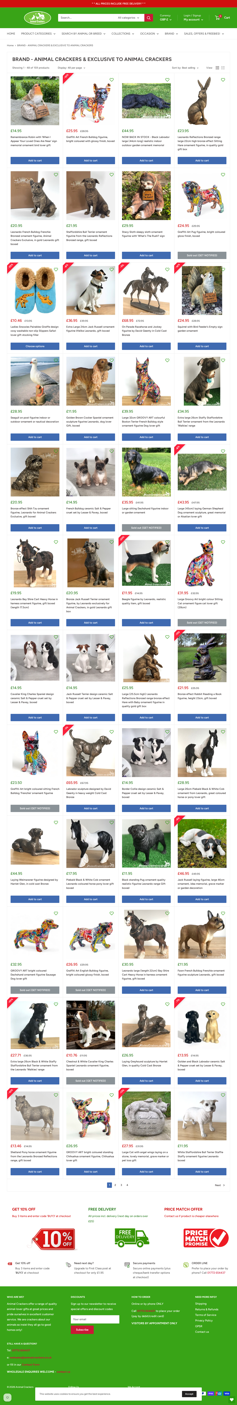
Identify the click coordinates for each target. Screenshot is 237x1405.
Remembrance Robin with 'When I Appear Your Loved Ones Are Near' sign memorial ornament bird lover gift (34, 141)
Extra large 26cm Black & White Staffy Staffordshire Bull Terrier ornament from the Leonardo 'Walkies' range (34, 1065)
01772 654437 (216, 1272)
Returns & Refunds (206, 1309)
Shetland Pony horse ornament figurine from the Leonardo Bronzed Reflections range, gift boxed (34, 1156)
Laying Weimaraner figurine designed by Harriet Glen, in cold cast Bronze (34, 881)
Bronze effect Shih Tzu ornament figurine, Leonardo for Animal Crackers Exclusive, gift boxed (33, 512)
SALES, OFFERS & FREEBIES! (202, 33)
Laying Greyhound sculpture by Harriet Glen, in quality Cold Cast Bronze (144, 1063)
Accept (189, 1393)
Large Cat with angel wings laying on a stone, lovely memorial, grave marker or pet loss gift (145, 1156)
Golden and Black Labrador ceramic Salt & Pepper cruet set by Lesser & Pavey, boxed (201, 1065)
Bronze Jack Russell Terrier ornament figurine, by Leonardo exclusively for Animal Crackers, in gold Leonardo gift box (89, 605)
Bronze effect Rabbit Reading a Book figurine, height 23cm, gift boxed (200, 696)
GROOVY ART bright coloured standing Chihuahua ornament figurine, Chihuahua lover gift (90, 1156)
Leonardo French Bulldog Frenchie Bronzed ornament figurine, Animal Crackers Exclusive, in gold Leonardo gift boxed (35, 238)
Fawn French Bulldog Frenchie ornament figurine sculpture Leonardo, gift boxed (201, 972)
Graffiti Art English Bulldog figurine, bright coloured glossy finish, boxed (87, 972)
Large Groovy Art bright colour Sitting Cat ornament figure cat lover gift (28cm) (200, 603)
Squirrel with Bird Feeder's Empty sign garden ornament (200, 328)
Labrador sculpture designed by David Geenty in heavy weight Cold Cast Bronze (88, 793)
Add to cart (35, 160)
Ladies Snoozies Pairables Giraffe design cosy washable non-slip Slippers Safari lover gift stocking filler (34, 331)
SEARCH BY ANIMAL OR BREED (82, 33)
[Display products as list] (223, 67)
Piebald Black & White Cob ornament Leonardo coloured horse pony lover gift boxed (90, 884)
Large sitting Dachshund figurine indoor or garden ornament (145, 510)
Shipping (200, 1303)
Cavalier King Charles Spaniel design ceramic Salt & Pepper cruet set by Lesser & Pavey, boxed (32, 698)
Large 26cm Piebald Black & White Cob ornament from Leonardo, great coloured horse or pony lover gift (202, 793)
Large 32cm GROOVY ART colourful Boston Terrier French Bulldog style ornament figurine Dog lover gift (143, 421)
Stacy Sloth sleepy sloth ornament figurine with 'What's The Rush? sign (143, 233)
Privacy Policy (204, 1320)
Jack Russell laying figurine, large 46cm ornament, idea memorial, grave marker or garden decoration (201, 884)
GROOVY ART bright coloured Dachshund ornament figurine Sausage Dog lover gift (33, 974)
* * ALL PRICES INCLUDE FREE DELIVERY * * (118, 3)
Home (10, 45)
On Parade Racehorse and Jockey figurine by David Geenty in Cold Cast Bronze (144, 331)
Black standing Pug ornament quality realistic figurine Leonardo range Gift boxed (144, 884)
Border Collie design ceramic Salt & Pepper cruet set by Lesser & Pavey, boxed (143, 793)
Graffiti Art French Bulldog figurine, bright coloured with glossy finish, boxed (90, 139)
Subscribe (82, 1329)
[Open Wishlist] (231, 1399)
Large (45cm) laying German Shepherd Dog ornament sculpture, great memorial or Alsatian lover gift (202, 512)
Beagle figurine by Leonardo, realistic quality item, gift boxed (144, 601)
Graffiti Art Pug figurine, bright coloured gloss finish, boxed (201, 233)
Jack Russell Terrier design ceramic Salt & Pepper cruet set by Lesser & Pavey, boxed (89, 698)
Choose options (35, 346)
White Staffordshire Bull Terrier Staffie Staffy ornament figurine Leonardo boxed (200, 1156)
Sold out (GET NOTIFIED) (202, 255)
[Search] (148, 18)
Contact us (202, 1331)
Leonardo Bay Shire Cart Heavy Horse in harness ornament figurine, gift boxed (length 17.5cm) (34, 603)
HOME (11, 33)
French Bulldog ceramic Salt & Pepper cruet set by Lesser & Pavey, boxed (88, 510)
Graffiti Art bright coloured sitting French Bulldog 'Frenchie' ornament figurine (35, 790)
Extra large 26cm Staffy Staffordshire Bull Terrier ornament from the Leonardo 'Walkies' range (201, 421)
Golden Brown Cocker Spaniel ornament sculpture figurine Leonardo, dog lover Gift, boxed (89, 421)
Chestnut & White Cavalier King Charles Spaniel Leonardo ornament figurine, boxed (89, 1065)
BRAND (169, 33)
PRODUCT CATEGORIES (36, 33)
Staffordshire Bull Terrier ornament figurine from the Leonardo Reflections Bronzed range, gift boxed (89, 236)
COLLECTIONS (121, 33)
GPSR (198, 1326)
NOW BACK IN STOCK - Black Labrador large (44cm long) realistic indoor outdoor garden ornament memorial (146, 141)
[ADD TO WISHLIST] (55, 79)
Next (218, 1185)
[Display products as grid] (217, 67)
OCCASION (147, 33)
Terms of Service (205, 1315)
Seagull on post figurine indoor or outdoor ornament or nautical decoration (35, 419)
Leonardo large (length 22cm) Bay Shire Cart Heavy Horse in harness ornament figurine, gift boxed (145, 974)
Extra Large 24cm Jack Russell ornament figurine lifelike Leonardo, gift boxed (90, 328)
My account (192, 19)
